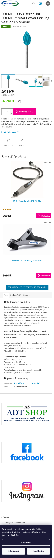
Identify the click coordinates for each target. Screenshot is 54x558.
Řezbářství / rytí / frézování (26, 383)
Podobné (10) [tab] (15, 295)
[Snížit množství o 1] (11, 113)
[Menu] (48, 3)
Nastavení (26, 542)
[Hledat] (33, 3)
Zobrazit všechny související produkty (27, 287)
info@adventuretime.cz (15, 522)
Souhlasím (38, 551)
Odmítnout (13, 551)
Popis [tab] (6, 295)
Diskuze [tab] (26, 295)
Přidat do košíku (26, 111)
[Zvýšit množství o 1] (11, 110)
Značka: (19, 26)
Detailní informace (8, 132)
